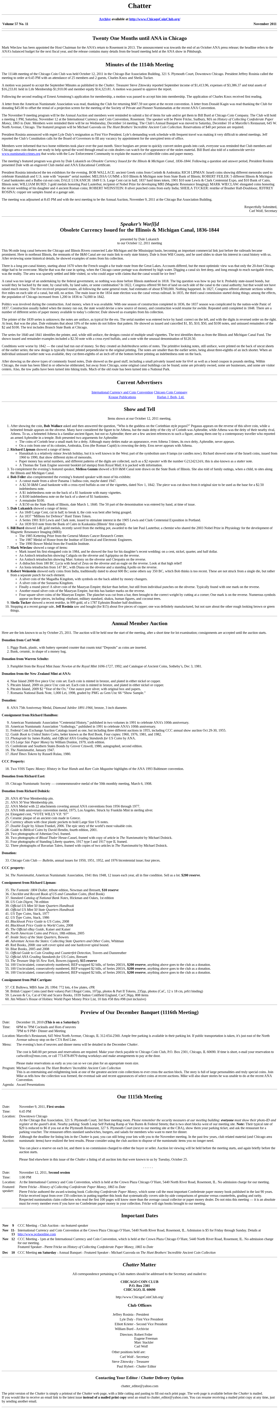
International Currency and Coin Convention (122, 392)
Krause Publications (122, 397)
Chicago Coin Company (170, 392)
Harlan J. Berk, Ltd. (170, 397)
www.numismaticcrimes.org (21, 154)
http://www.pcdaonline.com (37, 1234)
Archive (105, 19)
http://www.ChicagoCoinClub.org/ (154, 19)
